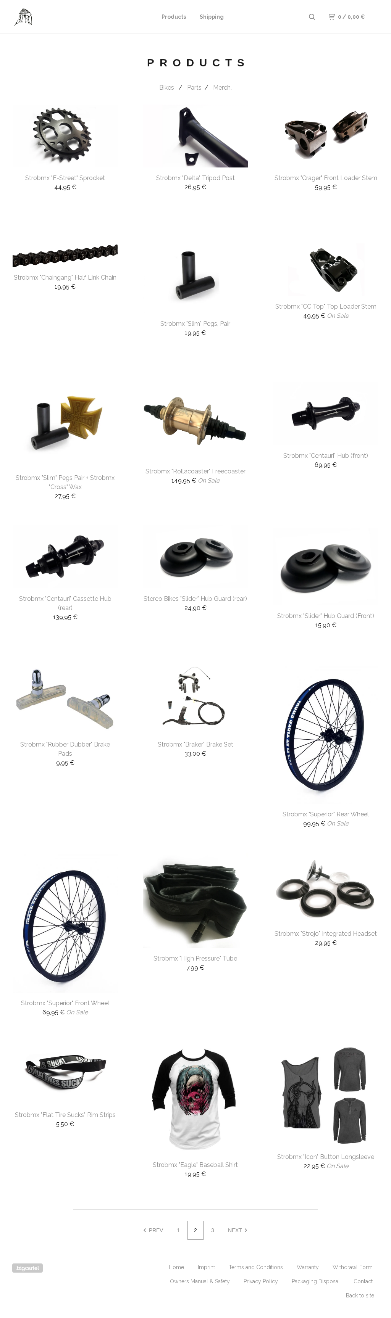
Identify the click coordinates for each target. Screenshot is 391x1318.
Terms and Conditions (256, 1267)
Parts (194, 87)
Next (236, 1230)
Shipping (212, 17)
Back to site (360, 1295)
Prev (155, 1230)
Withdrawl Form (353, 1267)
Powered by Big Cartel (27, 1268)
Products (174, 17)
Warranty (308, 1267)
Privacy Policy (261, 1281)
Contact (363, 1281)
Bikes (167, 87)
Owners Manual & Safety (200, 1281)
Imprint (206, 1267)
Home (176, 1267)
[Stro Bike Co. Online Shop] (52, 16)
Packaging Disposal (316, 1281)
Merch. (222, 87)
